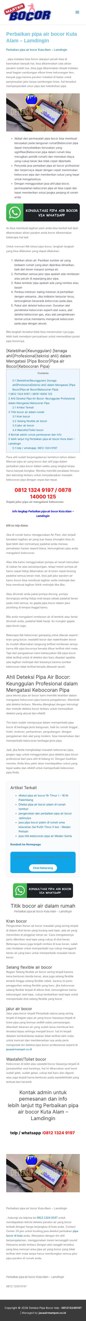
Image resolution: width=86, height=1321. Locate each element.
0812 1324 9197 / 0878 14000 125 (30, 393)
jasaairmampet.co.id (19, 1049)
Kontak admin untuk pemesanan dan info (35, 434)
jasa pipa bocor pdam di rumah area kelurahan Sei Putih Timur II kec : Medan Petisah (45, 827)
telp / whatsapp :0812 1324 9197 (35, 448)
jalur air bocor (23, 425)
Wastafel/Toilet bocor (28, 430)
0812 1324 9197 (59, 1132)
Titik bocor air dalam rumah (26, 412)
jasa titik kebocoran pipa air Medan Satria (45, 836)
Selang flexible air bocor (29, 421)
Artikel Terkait (23, 407)
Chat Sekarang (43, 867)
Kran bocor (21, 416)
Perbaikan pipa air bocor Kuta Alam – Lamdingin (36, 49)
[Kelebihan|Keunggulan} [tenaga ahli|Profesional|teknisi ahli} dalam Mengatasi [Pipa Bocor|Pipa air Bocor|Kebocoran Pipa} (43, 385)
